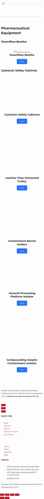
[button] (22, 16)
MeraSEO (14, 487)
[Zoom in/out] (2, 495)
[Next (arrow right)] (7, 498)
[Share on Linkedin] (3, 411)
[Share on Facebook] (3, 405)
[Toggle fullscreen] (7, 495)
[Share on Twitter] (3, 408)
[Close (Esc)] (17, 495)
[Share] (12, 495)
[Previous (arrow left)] (2, 498)
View (22, 61)
